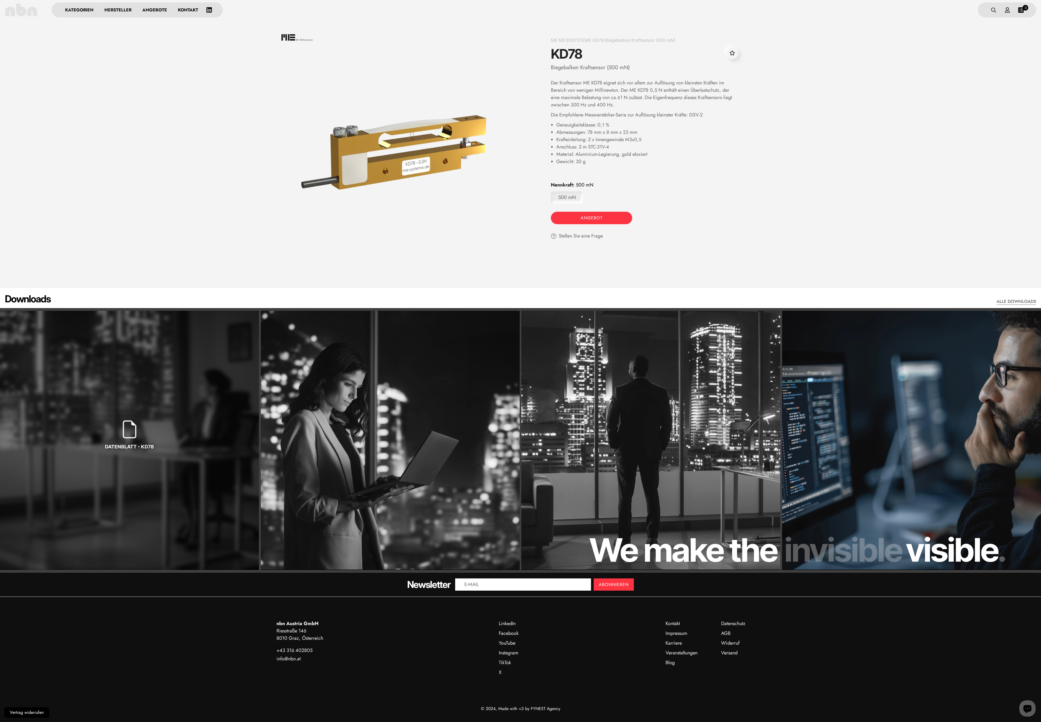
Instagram (508, 653)
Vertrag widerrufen (27, 712)
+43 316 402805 (295, 650)
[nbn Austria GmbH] (21, 10)
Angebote (154, 10)
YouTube (507, 643)
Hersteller (117, 10)
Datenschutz (733, 623)
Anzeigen (129, 464)
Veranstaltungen (682, 653)
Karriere (674, 643)
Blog (670, 662)
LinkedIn (507, 623)
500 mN (567, 197)
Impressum (676, 633)
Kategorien (79, 10)
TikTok (505, 662)
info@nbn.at (289, 658)
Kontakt (188, 10)
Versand (729, 653)
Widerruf (730, 643)
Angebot (591, 218)
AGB (726, 633)
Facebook (509, 633)
